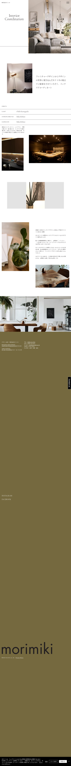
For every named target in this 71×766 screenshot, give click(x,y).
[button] (67, 2)
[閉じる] (69, 761)
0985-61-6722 (31, 342)
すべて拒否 (53, 761)
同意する (63, 761)
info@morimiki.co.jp (34, 345)
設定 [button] (46, 761)
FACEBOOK (6, 499)
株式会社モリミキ (6, 2)
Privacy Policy (19, 657)
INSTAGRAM (7, 496)
